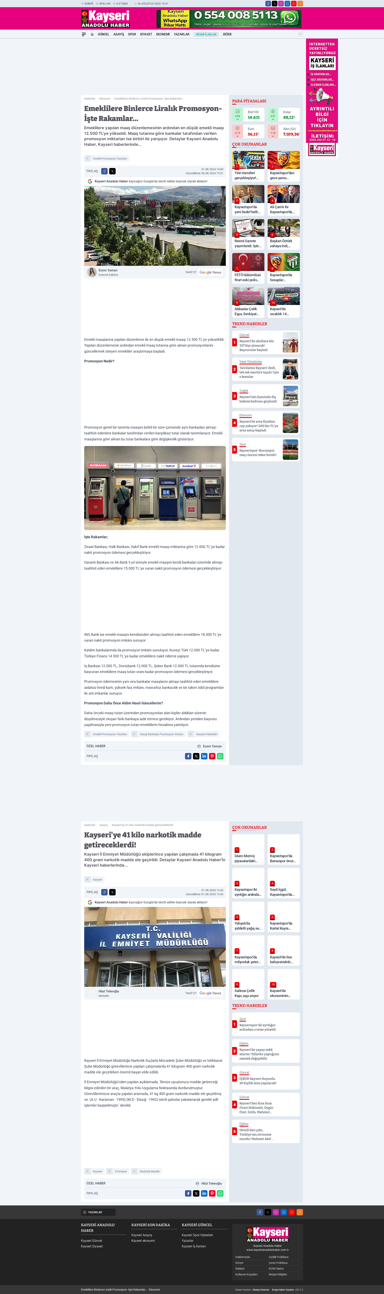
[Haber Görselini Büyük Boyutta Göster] (155, 226)
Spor (132, 34)
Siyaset (146, 34)
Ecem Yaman (108, 272)
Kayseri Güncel (91, 1241)
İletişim (122, 3)
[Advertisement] (62, 99)
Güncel (103, 34)
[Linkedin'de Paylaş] (204, 756)
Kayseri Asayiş (141, 1235)
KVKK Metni (276, 1268)
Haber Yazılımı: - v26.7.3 (269, 1289)
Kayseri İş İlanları (194, 1246)
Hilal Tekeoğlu (109, 993)
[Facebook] (268, 3)
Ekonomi (163, 34)
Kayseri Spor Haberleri (197, 1235)
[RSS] (300, 3)
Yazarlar (181, 34)
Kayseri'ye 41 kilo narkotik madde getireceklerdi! (142, 825)
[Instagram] (281, 3)
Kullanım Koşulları (246, 1274)
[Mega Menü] (84, 34)
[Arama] (300, 34)
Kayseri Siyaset (92, 1246)
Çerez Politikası (278, 1262)
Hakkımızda (242, 1257)
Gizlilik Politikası (278, 1257)
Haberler (89, 98)
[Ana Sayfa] (92, 34)
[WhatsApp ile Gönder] (220, 756)
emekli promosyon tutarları (110, 158)
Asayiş (118, 34)
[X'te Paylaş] (112, 171)
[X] (274, 3)
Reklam (104, 3)
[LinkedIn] (287, 3)
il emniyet (121, 1171)
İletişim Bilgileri (278, 1274)
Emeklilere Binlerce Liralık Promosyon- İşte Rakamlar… (149, 98)
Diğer (227, 34)
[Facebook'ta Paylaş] (104, 171)
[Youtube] (294, 3)
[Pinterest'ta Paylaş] (212, 756)
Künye (89, 3)
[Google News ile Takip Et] (210, 272)
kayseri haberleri (206, 734)
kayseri (97, 879)
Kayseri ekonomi (143, 1241)
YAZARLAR (95, 1212)
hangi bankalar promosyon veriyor (161, 734)
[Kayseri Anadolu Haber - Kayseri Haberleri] (268, 1234)
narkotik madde (150, 1171)
